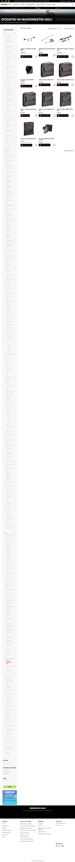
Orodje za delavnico (8, 700)
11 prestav (9, 327)
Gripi (7, 360)
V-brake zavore (9, 524)
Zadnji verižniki (9, 349)
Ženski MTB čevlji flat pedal (9, 641)
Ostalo (7, 566)
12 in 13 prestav (8, 331)
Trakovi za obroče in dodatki (8, 398)
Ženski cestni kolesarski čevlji (9, 637)
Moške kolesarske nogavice (8, 176)
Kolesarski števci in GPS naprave (9, 590)
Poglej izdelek (36, 57)
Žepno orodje (9, 709)
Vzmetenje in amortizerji (8, 486)
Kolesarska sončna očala (9, 678)
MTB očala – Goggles (8, 687)
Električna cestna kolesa (9, 53)
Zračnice (8, 436)
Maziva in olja (9, 697)
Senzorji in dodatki (8, 596)
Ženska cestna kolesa (9, 42)
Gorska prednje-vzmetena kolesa (9, 101)
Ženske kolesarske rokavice (8, 230)
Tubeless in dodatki (8, 431)
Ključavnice (8, 542)
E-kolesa (7, 268)
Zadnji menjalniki (9, 457)
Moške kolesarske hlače (9, 171)
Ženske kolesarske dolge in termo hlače (9, 214)
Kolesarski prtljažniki (8, 552)
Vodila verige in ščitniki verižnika (9, 354)
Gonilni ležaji (8, 294)
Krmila (7, 363)
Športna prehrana (40, 4)
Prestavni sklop (8, 440)
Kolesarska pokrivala (7, 151)
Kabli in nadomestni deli (9, 278)
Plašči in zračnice (8, 403)
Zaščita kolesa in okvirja (9, 131)
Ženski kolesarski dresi (9, 250)
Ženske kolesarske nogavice (8, 224)
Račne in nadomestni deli (9, 391)
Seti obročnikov (9, 394)
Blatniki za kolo (9, 539)
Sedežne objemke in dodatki (8, 478)
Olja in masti (8, 493)
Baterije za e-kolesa (9, 271)
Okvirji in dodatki (8, 117)
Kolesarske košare (8, 545)
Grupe (7, 442)
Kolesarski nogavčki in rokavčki (9, 157)
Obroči (7, 382)
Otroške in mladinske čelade (8, 614)
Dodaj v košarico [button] (27, 56)
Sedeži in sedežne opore (9, 465)
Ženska (8, 62)
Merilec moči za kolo (9, 297)
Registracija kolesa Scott (26, 828)
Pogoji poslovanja (24, 836)
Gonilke (7, 291)
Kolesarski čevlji (8, 622)
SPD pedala (9, 315)
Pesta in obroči (8, 376)
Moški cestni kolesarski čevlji (9, 626)
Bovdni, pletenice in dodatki (9, 258)
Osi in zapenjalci (9, 385)
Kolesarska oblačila (30, 4)
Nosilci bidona (9, 561)
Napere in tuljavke (8, 380)
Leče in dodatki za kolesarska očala (9, 682)
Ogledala (8, 564)
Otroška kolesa (8, 135)
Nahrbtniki (8, 655)
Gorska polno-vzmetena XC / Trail (9, 96)
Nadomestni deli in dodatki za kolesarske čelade (9, 608)
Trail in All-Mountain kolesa (9, 111)
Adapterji (8, 509)
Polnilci (7, 281)
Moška (8, 59)
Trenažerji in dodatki (7, 716)
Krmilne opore (9, 365)
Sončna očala (9, 690)
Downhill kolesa (9, 89)
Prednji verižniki (9, 345)
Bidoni (7, 537)
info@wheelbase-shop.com (44, 833)
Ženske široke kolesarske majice (9, 245)
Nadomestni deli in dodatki (9, 490)
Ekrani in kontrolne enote (9, 275)
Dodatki (8, 264)
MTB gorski (9, 420)
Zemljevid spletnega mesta (27, 841)
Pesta (7, 388)
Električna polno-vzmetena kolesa (9, 67)
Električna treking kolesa (9, 77)
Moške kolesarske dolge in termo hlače (9, 166)
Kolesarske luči (9, 548)
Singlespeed (9, 319)
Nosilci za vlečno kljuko (9, 667)
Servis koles (48, 4)
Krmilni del (7, 358)
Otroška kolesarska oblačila (9, 206)
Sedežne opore (9, 482)
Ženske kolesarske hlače (9, 220)
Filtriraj (10, 786)
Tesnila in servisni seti (8, 496)
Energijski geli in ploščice (8, 749)
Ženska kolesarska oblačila (9, 210)
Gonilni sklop (8, 285)
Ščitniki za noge (9, 734)
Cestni (8, 415)
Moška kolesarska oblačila (9, 161)
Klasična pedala (9, 304)
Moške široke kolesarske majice (9, 197)
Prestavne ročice (9, 461)
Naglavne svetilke (8, 556)
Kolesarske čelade (9, 600)
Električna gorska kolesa (9, 57)
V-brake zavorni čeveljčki (9, 528)
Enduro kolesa (9, 91)
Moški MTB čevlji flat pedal (9, 629)
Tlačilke (7, 576)
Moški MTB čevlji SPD (9, 633)
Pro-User (7, 770)
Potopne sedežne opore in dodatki (9, 473)
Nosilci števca (9, 592)
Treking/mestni (10, 426)
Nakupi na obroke (24, 832)
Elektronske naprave (7, 586)
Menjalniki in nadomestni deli (9, 445)
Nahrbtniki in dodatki (8, 650)
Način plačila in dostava (26, 823)
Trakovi (7, 373)
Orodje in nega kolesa (8, 694)
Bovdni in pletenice (8, 261)
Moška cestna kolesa (9, 38)
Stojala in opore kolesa (9, 574)
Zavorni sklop (8, 506)
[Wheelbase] (4, 4)
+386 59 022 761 (18, 1)
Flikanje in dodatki (8, 406)
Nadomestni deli (10, 312)
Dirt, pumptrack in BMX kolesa (9, 47)
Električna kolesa (9, 49)
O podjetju (40, 823)
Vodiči (3, 836)
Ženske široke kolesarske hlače (9, 241)
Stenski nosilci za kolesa (9, 671)
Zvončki (7, 582)
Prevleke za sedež (8, 570)
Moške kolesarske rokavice (8, 181)
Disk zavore (8, 511)
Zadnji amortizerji (8, 503)
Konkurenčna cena (24, 834)
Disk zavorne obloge (9, 515)
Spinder (7, 772)
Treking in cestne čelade (9, 619)
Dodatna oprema (9, 535)
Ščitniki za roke (9, 736)
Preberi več (44, 55)
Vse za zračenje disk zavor (9, 707)
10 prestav (9, 325)
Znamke (53, 4)
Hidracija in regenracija (7, 753)
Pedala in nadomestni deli (9, 301)
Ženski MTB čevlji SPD (8, 645)
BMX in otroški (8, 412)
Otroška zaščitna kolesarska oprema (9, 730)
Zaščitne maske (8, 742)
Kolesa (10, 4)
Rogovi (7, 370)
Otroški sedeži (8, 713)
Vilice (7, 499)
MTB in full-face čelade (9, 603)
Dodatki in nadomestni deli (9, 288)
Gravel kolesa (8, 115)
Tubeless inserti (9, 434)
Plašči (7, 409)
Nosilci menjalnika (8, 124)
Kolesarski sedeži (8, 468)
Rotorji (7, 521)
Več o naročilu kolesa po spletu (27, 826)
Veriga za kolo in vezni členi (9, 322)
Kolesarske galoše (9, 154)
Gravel (8, 417)
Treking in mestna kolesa (9, 138)
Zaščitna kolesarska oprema (9, 726)
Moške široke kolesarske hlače (9, 192)
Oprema (22, 4)
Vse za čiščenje (9, 703)
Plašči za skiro (9, 423)
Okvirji (7, 127)
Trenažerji (8, 722)
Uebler (7, 773)
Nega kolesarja (9, 559)
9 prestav (9, 339)
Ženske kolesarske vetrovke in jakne (8, 235)
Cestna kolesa (8, 35)
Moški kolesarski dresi (9, 201)
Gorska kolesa (8, 87)
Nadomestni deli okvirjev (9, 120)
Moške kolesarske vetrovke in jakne (8, 186)
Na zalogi (7, 763)
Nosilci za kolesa (12, 22)
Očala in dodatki (8, 674)
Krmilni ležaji (9, 368)
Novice (39, 826)
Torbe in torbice (9, 579)
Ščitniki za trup (9, 739)
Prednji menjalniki (9, 453)
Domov (2, 22)
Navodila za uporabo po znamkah (28, 830)
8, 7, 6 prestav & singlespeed (10, 335)
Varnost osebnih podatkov (26, 839)
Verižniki (8, 342)
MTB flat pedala (9, 308)
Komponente (16, 4)
